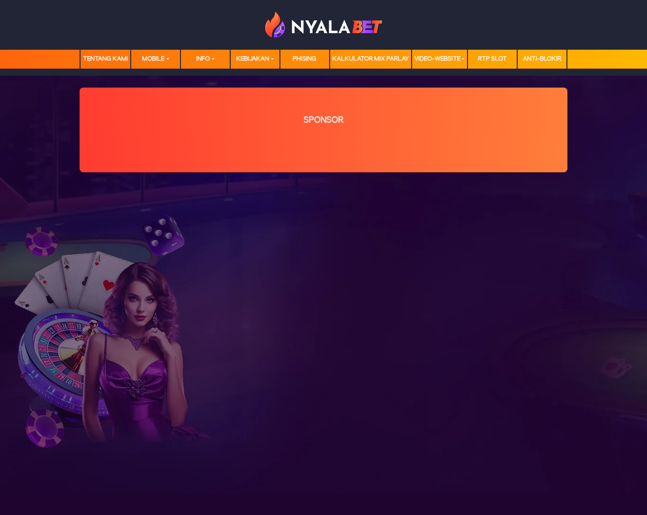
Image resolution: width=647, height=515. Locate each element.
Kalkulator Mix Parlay (370, 58)
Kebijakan (252, 58)
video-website (437, 58)
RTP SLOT (492, 58)
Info (203, 58)
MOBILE (153, 58)
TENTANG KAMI (105, 58)
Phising (304, 58)
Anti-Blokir (542, 58)
